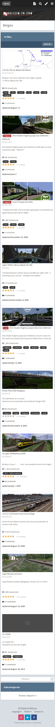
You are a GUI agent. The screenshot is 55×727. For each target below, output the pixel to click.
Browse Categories (27, 695)
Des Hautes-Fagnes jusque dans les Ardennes (30, 327)
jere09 (7, 637)
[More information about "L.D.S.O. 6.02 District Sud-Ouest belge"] (27, 503)
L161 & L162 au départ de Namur (16, 70)
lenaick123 (9, 73)
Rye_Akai (8, 142)
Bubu (7, 268)
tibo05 (7, 393)
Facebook (34, 717)
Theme (27, 711)
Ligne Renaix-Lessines (12, 573)
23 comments (10, 601)
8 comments (9, 295)
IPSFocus (33, 708)
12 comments (10, 664)
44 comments (10, 481)
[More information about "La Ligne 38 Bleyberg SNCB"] (27, 443)
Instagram (21, 717)
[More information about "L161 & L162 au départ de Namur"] (27, 59)
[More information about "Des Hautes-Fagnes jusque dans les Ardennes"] (27, 317)
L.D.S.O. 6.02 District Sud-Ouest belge (18, 513)
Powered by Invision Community (27, 722)
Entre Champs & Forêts (23, 202)
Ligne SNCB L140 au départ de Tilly (17, 265)
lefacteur (8, 516)
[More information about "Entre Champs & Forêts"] (27, 191)
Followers (25, 679)
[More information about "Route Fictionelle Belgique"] (27, 380)
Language (16, 711)
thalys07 (8, 456)
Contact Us (38, 711)
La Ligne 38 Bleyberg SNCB (14, 453)
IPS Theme (22, 708)
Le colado (6, 634)
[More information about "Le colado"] (27, 623)
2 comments (9, 358)
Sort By (47, 44)
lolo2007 (8, 577)
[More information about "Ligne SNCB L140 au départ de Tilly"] (27, 254)
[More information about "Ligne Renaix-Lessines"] (27, 563)
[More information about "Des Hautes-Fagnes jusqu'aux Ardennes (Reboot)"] (27, 125)
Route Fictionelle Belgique (13, 390)
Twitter (27, 717)
